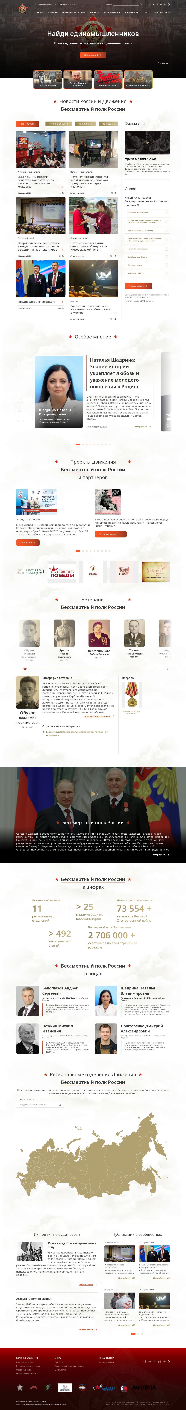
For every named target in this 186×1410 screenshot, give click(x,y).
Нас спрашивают (106, 1362)
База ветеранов (112, 12)
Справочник (131, 12)
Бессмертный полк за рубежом (69, 1366)
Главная (39, 12)
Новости (53, 12)
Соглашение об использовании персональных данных (41, 1404)
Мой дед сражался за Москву (140, 230)
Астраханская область (29, 172)
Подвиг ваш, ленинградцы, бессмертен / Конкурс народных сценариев (145, 240)
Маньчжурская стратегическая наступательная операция (77, 733)
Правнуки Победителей (138, 212)
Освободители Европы (137, 257)
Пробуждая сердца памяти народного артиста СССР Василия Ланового (144, 221)
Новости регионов (24, 1362)
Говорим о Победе (136, 273)
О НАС (146, 12)
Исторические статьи (74, 12)
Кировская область (80, 238)
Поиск (109, 5)
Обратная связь (161, 12)
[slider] (25, 669)
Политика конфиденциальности (31, 1401)
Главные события (27, 1358)
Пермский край (26, 238)
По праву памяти (135, 265)
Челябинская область (81, 172)
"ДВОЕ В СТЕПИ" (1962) (141, 159)
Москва (74, 301)
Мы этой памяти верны (138, 249)
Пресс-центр (106, 1358)
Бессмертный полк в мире (28, 1366)
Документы (60, 1369)
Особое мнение (23, 1369)
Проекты (95, 12)
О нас (58, 1358)
